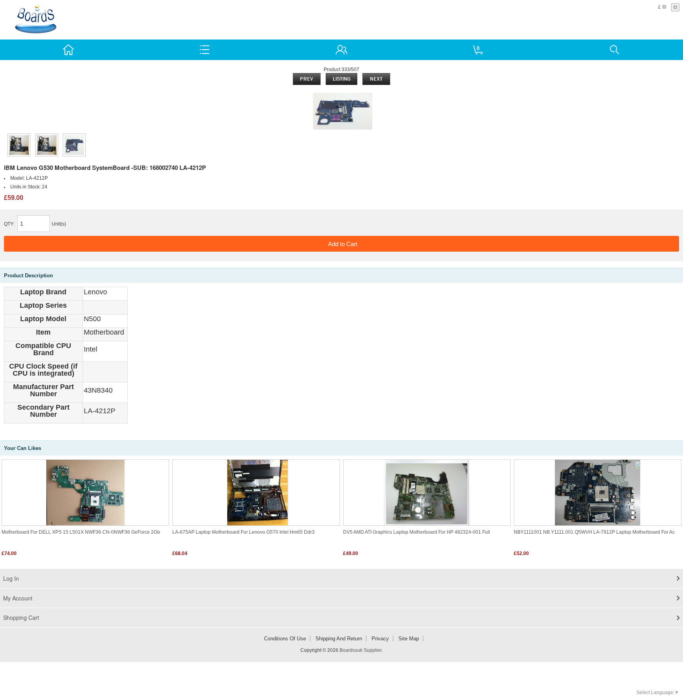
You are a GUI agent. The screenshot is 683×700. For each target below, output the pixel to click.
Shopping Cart (21, 617)
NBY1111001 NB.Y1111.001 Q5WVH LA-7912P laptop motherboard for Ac (594, 532)
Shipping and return (338, 639)
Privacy (380, 639)
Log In (11, 578)
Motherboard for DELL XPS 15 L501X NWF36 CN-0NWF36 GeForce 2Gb (81, 532)
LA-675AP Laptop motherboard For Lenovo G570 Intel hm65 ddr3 (243, 532)
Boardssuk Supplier (360, 650)
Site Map (408, 639)
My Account (17, 598)
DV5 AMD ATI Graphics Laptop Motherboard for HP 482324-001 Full (416, 532)
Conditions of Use (285, 639)
